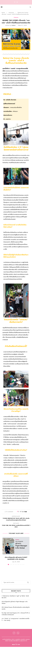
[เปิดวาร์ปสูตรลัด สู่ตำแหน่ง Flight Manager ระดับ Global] (16, 546)
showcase (11, 12)
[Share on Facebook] (20, 512)
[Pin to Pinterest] (24, 512)
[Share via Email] (26, 512)
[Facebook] (14, 2)
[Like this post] (18, 512)
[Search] (30, 7)
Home (3, 12)
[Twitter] (17, 2)
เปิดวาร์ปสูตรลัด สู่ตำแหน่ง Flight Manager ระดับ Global (16, 558)
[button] (4, 552)
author (14, 25)
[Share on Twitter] (22, 512)
